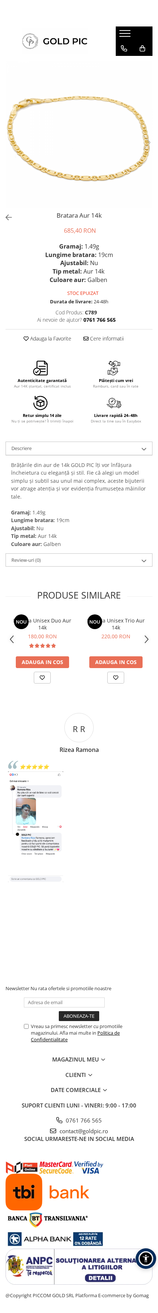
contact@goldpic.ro (83, 1131)
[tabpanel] (79, 134)
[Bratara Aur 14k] (79, 134)
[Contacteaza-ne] (124, 48)
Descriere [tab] (21, 448)
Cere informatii (106, 338)
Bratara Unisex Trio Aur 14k (116, 624)
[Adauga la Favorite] (42, 678)
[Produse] (125, 35)
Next (146, 142)
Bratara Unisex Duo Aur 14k (42, 624)
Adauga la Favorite (50, 338)
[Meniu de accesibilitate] (146, 1258)
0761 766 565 (83, 1120)
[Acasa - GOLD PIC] (55, 41)
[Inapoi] (5, 217)
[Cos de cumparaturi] (142, 48)
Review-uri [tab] (26, 560)
